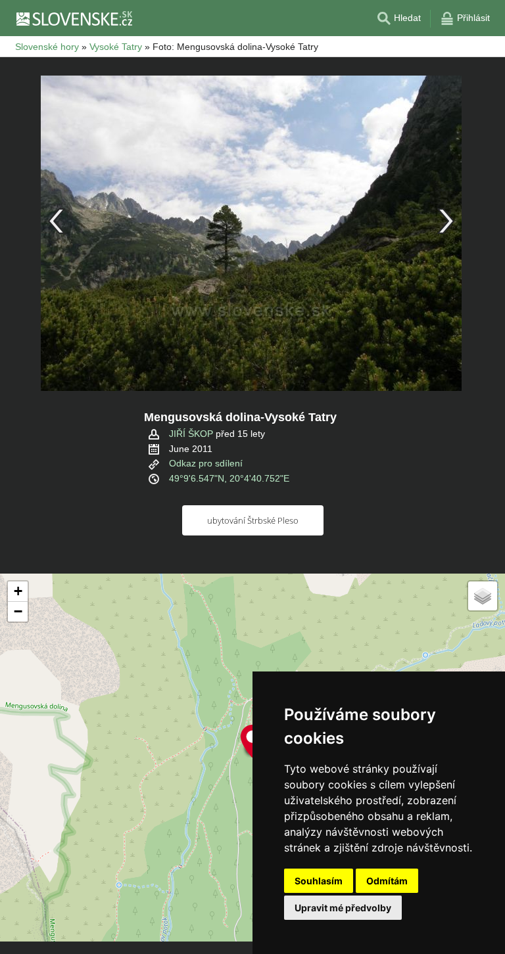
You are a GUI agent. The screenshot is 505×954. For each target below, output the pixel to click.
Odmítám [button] (387, 880)
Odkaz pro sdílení (206, 463)
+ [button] (18, 591)
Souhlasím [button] (319, 880)
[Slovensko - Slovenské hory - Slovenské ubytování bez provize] (73, 18)
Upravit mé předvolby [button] (343, 907)
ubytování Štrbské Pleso (253, 520)
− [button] (18, 611)
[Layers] (482, 595)
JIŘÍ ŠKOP (191, 433)
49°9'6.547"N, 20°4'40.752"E (229, 478)
